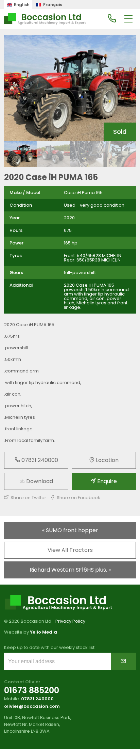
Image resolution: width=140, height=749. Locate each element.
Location (106, 460)
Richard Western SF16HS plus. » (70, 570)
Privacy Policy (70, 621)
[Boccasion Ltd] (45, 19)
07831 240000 (39, 460)
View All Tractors (70, 550)
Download (39, 481)
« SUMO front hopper (70, 530)
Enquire (106, 481)
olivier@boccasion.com (32, 706)
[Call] (112, 19)
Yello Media (43, 632)
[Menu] (128, 19)
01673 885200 (31, 690)
